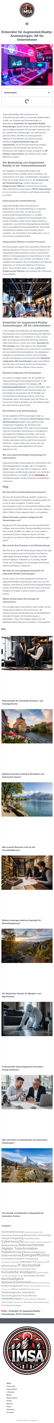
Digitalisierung (11, 1252)
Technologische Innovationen (19, 1295)
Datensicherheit (31, 1245)
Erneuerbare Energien (12, 1258)
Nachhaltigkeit (12, 1279)
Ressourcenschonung (40, 1283)
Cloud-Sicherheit (31, 1238)
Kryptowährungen (27, 1269)
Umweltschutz (11, 1298)
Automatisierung (12, 1231)
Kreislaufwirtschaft (10, 1269)
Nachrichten (12, 1398)
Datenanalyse (30, 1242)
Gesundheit (12, 1389)
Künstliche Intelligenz (18, 1272)
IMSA (9, 1383)
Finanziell (11, 1386)
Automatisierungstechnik (33, 1232)
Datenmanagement (44, 1242)
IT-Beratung (41, 1262)
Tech (9, 1406)
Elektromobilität (11, 1255)
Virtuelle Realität (29, 1299)
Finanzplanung (31, 1259)
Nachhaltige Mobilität (34, 1276)
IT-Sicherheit (29, 1265)
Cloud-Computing (12, 1238)
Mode (9, 1395)
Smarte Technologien (32, 1286)
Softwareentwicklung (20, 1289)
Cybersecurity (12, 1241)
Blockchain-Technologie (37, 1235)
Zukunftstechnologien (11, 1305)
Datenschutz (9, 1245)
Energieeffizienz (35, 1255)
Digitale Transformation (19, 1248)
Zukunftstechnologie (40, 1302)
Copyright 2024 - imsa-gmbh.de (27, 1420)
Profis (4, 1311)
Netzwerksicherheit (16, 1282)
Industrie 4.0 (28, 1261)
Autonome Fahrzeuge (12, 1235)
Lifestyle (10, 1392)
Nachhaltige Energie (15, 1276)
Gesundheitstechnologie (10, 1262)
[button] (27, 23)
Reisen (10, 1404)
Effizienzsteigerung (33, 1252)
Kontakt (10, 1412)
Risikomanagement (12, 1285)
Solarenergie (35, 1289)
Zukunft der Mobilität (22, 1302)
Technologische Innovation (18, 1292)
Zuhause (10, 1409)
